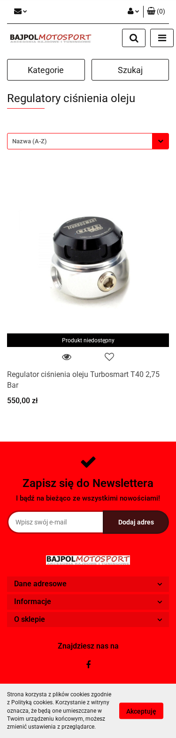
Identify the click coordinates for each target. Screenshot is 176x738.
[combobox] (88, 141)
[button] (156, 11)
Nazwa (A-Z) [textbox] (29, 141)
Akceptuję (141, 711)
